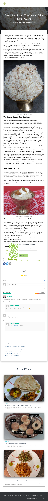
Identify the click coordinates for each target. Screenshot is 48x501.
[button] (28, 244)
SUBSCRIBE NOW (23, 255)
